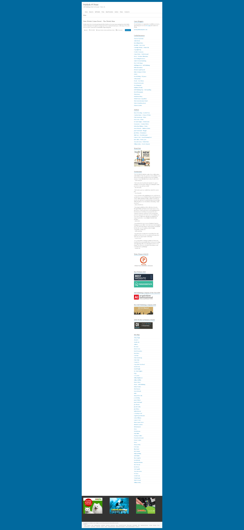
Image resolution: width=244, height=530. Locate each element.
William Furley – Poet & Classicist (142, 144)
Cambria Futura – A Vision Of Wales (142, 115)
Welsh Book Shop (138, 96)
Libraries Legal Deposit (139, 69)
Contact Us (126, 11)
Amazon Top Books (138, 38)
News (135, 429)
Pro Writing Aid (137, 85)
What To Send (137, 480)
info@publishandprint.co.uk (140, 29)
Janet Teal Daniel (138, 402)
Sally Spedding (137, 453)
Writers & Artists (138, 105)
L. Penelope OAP (138, 413)
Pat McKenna (137, 431)
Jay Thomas (137, 404)
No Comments (120, 30)
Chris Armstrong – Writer (140, 117)
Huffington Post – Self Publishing (142, 65)
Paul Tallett (136, 433)
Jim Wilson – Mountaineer (140, 133)
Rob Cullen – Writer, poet (140, 139)
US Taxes (136, 473)
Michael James (137, 426)
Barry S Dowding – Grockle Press (142, 113)
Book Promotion (109, 11)
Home (86, 11)
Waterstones (137, 94)
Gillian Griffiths (137, 380)
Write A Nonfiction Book (140, 103)
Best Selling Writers (138, 43)
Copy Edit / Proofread (139, 364)
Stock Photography (138, 92)
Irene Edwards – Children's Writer (142, 128)
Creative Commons (138, 52)
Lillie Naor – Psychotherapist (140, 135)
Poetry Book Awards (139, 83)
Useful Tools (137, 475)
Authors (116, 11)
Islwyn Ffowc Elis (138, 395)
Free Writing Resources (139, 58)
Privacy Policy (137, 444)
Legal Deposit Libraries (139, 415)
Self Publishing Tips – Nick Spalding (142, 89)
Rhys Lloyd (136, 449)
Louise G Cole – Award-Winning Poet (143, 137)
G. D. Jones (136, 375)
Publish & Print (90, 4)
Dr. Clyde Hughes (138, 371)
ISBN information (138, 67)
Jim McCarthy (137, 406)
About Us (91, 11)
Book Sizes (136, 353)
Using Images (137, 478)
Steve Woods (137, 464)
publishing (109, 30)
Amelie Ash (136, 342)
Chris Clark (136, 360)
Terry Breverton (138, 471)
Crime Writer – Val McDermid (141, 54)
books (102, 30)
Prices (103, 11)
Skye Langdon (137, 458)
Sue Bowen (136, 467)
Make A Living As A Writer (140, 72)
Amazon (98, 30)
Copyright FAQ (137, 49)
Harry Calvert (137, 382)
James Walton (137, 400)
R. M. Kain (136, 447)
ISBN (135, 393)
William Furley (137, 482)
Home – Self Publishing (139, 384)
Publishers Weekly (138, 87)
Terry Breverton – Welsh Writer (141, 141)
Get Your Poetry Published (130, 526)
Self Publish (97, 11)
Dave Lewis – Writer (139, 119)
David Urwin (137, 366)
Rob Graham (137, 451)
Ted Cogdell (137, 469)
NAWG (135, 74)
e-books (105, 30)
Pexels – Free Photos (139, 81)
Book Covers (137, 349)
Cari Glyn (136, 355)
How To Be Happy (138, 63)
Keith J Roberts (137, 411)
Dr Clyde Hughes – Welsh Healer (141, 121)
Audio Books (137, 40)
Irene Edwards (137, 391)
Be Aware (136, 346)
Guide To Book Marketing (140, 61)
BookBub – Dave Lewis (139, 45)
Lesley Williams (137, 418)
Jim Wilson (136, 409)
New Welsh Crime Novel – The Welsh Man (99, 21)
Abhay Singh (137, 337)
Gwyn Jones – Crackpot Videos (141, 124)
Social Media (137, 460)
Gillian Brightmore (138, 377)
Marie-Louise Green (138, 422)
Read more (128, 30)
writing (113, 30)
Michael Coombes (138, 424)
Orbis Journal (137, 78)
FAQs (135, 373)
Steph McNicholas (138, 462)
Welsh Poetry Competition (140, 98)
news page (147, 25)
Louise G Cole (137, 420)
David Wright (137, 369)
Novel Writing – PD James (140, 76)
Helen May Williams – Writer (141, 126)
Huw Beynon (137, 389)
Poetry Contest (137, 440)
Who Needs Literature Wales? (141, 101)
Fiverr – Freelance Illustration (141, 56)
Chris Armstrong (138, 357)
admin (86, 30)
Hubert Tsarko (137, 386)
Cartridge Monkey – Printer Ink (141, 47)
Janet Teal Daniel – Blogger (140, 130)
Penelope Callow (138, 435)
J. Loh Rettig (137, 398)
